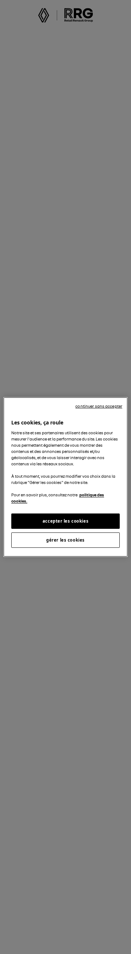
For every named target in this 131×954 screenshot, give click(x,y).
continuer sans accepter (98, 406)
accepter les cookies (65, 521)
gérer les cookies (65, 540)
